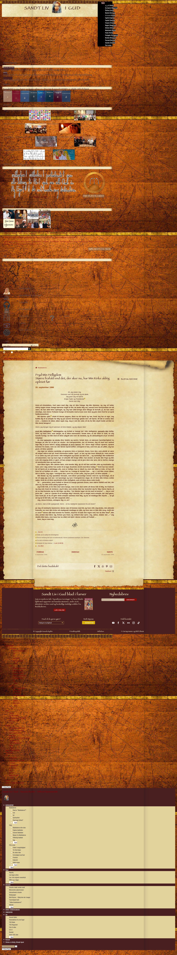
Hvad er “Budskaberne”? (19, 651)
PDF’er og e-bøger (14, 720)
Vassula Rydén (13, 758)
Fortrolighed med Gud (19, 695)
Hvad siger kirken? (18, 661)
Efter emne (12, 685)
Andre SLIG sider (13, 775)
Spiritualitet (16, 658)
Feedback (108, 571)
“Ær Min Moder (17, 690)
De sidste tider (17, 693)
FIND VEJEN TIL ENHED (93, 196)
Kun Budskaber (19, 352)
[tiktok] (138, 623)
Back (15, 663)
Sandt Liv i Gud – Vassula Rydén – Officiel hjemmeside (30, 791)
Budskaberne (12, 648)
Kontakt (11, 773)
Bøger (7, 710)
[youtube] (113, 623)
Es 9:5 (40, 532)
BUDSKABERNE (129, 379)
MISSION (8, 725)
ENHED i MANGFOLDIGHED (13, 750)
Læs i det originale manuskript (17, 718)
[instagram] (133, 623)
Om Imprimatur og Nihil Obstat (133, 631)
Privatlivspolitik (75, 631)
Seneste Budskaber (18, 673)
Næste (110, 552)
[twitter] (123, 623)
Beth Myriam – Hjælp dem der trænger (19, 738)
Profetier (15, 698)
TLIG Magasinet (13, 765)
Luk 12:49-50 (59, 543)
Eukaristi (15, 700)
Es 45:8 (40, 546)
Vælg (10, 666)
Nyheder (11, 745)
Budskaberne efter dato (19, 668)
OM (6, 755)
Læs (14, 653)
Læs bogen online (14, 715)
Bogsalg (11, 713)
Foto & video (12, 768)
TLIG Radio (12, 763)
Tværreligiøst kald (14, 740)
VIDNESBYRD (9, 753)
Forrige (40, 552)
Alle (7, 352)
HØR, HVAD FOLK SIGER (99, 249)
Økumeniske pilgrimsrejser (16, 730)
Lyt (13, 656)
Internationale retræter (15, 733)
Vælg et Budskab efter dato (14, 359)
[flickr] (128, 623)
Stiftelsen (100, 631)
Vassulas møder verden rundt (17, 728)
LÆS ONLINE (60, 610)
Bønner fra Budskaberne (19, 676)
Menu (6, 49)
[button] (14, 805)
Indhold (75, 552)
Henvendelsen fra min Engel (16, 760)
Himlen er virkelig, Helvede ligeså (15, 783)
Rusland (8, 780)
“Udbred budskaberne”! (15, 743)
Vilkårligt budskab (18, 678)
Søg (14, 680)
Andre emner (16, 703)
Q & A (10, 770)
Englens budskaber (18, 671)
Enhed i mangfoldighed (19, 688)
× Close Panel (6, 787)
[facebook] (118, 623)
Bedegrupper (12, 735)
